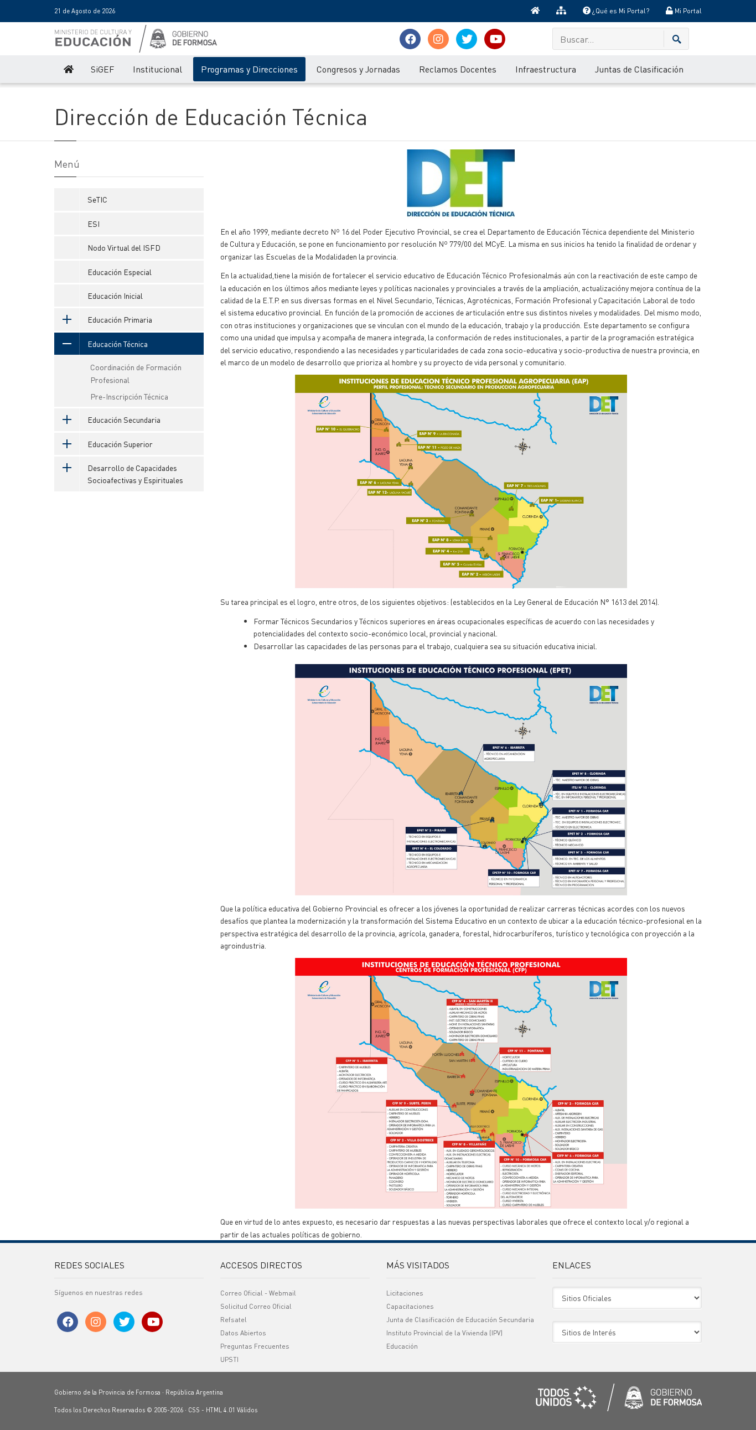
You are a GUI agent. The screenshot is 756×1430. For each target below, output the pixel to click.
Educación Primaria (119, 319)
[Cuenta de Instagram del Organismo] (438, 39)
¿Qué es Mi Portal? (620, 11)
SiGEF (102, 69)
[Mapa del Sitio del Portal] (561, 11)
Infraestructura (545, 69)
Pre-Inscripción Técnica (129, 396)
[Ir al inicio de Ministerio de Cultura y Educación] (68, 69)
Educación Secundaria (123, 419)
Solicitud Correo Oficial (256, 1306)
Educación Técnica (117, 344)
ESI (93, 224)
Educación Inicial (115, 295)
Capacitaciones (410, 1306)
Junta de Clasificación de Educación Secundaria (460, 1319)
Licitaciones (404, 1293)
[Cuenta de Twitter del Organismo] (466, 39)
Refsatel (233, 1319)
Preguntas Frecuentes (254, 1346)
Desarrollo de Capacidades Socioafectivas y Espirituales (135, 474)
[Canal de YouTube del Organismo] (494, 39)
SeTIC (97, 199)
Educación (402, 1346)
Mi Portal (687, 11)
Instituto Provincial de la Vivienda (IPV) (444, 1333)
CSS (194, 1410)
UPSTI (229, 1359)
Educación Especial (119, 272)
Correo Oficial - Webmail (258, 1293)
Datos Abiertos (243, 1333)
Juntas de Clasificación (639, 69)
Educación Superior (120, 444)
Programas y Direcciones (249, 69)
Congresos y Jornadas (358, 69)
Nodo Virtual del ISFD (123, 247)
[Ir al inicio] (535, 11)
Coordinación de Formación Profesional (136, 373)
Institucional (157, 69)
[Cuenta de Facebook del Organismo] (410, 39)
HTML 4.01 (220, 1410)
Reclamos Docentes (457, 69)
